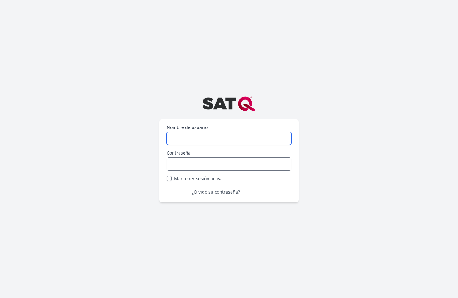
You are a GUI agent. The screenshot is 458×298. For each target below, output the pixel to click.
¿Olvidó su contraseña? (216, 192)
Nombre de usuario (187, 127)
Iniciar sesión (268, 192)
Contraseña (179, 153)
